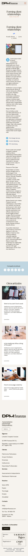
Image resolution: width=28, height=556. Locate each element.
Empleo (4, 494)
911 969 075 (11, 511)
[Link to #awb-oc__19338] (25, 3)
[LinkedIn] (12, 270)
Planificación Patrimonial (9, 476)
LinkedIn (4, 436)
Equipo (4, 488)
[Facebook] (5, 270)
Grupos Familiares (7, 457)
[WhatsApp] (15, 270)
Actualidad (5, 497)
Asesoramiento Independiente (11, 473)
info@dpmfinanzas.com (9, 508)
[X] (8, 270)
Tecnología (5, 491)
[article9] (14, 44)
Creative (11, 16)
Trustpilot (10, 436)
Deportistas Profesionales (9, 466)
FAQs (3, 505)
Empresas (5, 460)
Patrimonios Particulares (9, 454)
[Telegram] (19, 270)
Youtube (15, 436)
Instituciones (6, 463)
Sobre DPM (5, 485)
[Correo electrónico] (22, 270)
